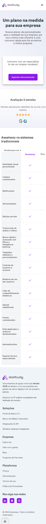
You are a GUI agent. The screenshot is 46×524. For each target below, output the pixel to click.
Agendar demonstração (23, 77)
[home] (9, 5)
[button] (42, 5)
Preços (6, 471)
